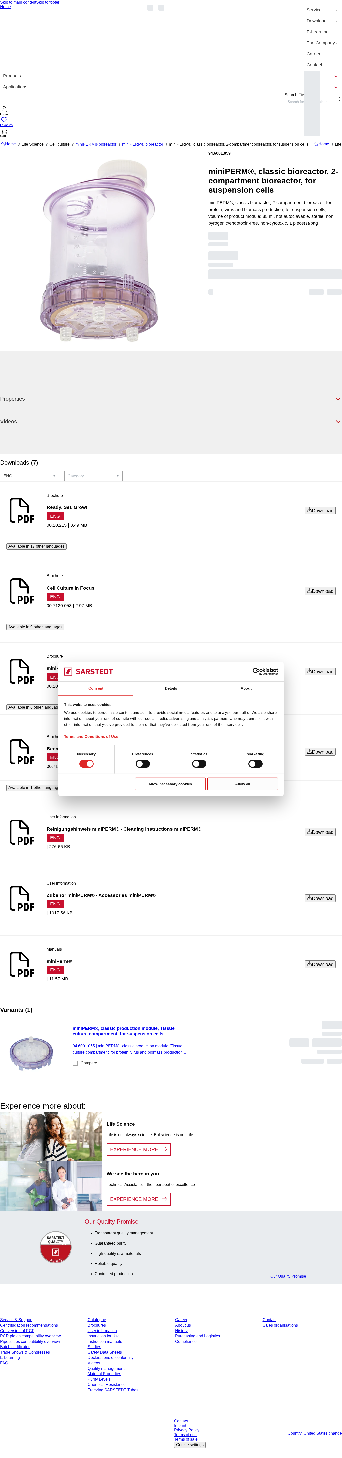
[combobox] (29, 476)
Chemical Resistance (107, 1384)
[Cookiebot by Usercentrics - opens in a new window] (256, 671)
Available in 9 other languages (35, 627)
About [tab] (246, 688)
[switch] (143, 764)
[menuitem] (323, 10)
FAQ (4, 1363)
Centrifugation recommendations (29, 1325)
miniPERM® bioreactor (95, 144)
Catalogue (97, 1320)
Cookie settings (190, 1445)
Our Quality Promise (288, 1276)
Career (181, 1320)
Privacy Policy (186, 1430)
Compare (89, 1063)
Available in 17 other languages (36, 546)
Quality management (106, 1368)
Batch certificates (15, 1347)
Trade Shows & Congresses (25, 1352)
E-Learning (10, 1357)
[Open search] (340, 99)
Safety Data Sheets (105, 1352)
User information (102, 1331)
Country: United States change (315, 1433)
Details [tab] (171, 688)
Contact (269, 1320)
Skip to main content (18, 2)
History (181, 1331)
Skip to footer (47, 2)
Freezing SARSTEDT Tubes (113, 1390)
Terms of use (185, 1435)
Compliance (186, 1341)
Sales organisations (280, 1325)
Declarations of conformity (111, 1357)
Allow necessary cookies (170, 784)
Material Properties (104, 1374)
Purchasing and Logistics (197, 1336)
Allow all (242, 784)
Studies (94, 1347)
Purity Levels (99, 1379)
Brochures (97, 1325)
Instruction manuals (105, 1341)
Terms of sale (186, 1439)
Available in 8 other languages (35, 707)
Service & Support (16, 1320)
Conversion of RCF (17, 1331)
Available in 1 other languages (35, 787)
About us (183, 1325)
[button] (4, 111)
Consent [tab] (95, 688)
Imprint (180, 1425)
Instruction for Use (104, 1336)
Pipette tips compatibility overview (30, 1341)
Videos (94, 1363)
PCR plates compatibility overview (30, 1336)
